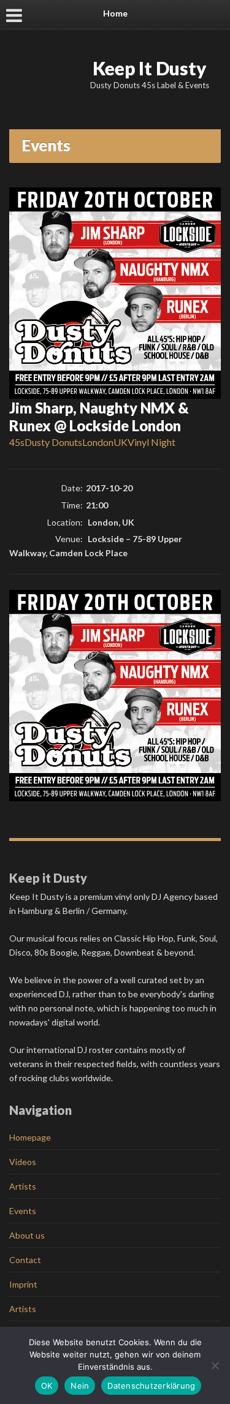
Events (22, 1211)
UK (120, 442)
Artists (22, 1186)
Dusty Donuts (53, 442)
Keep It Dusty (150, 68)
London (97, 442)
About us (27, 1235)
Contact (25, 1260)
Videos (22, 1162)
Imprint (23, 1284)
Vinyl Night (151, 442)
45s (17, 442)
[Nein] (215, 1365)
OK (47, 1386)
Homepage (30, 1137)
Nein (80, 1386)
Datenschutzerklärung (151, 1386)
